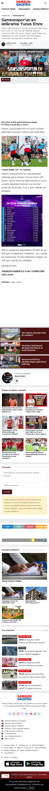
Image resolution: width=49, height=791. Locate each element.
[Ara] (45, 3)
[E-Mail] (17, 381)
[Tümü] (46, 630)
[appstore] (14, 764)
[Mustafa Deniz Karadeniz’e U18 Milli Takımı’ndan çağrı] (36, 400)
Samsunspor (24, 9)
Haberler (5, 16)
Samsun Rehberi (41, 9)
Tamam (31, 788)
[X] (14, 714)
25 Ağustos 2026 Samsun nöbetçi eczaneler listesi (30, 664)
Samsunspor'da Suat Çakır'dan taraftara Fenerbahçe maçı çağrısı (36, 432)
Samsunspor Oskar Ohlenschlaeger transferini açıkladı (10, 432)
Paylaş (6, 79)
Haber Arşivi (9, 739)
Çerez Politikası (40, 748)
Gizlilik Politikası (10, 750)
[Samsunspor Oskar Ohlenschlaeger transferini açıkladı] (13, 422)
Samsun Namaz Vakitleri (14, 726)
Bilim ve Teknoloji (24, 748)
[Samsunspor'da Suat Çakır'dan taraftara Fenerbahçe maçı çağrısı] (36, 422)
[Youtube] (31, 714)
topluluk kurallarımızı (24, 500)
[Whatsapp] (39, 714)
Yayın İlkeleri (8, 753)
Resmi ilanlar (8, 748)
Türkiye (22, 648)
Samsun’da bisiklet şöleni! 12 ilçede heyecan (29, 686)
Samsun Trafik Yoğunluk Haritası (17, 728)
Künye (6, 757)
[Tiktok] (35, 714)
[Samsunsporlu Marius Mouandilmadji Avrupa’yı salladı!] (36, 444)
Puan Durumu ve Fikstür (14, 731)
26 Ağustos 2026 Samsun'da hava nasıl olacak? (31, 641)
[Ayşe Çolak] (7, 378)
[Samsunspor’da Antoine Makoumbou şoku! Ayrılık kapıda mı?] (13, 400)
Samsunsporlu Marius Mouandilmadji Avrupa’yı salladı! (36, 454)
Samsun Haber (9, 9)
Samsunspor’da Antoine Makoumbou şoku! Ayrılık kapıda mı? (12, 410)
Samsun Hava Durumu (13, 723)
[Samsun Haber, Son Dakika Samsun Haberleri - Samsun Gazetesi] (23, 3)
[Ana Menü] (2, 3)
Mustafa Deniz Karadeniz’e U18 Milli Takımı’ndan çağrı (34, 410)
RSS (6, 776)
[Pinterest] (18, 714)
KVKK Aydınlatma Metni (28, 750)
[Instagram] (22, 714)
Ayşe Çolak (20, 376)
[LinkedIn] (26, 714)
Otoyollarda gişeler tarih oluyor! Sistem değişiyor (32, 652)
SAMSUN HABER (10, 271)
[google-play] (35, 764)
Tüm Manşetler (10, 734)
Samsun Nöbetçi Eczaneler (15, 721)
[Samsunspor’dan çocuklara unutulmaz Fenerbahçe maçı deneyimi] (13, 444)
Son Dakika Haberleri (13, 736)
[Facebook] (10, 714)
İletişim (15, 757)
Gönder (7, 492)
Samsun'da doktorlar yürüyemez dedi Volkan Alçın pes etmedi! (32, 675)
